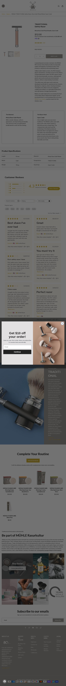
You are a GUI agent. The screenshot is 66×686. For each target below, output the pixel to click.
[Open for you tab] (5, 681)
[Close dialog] (62, 323)
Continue (17, 352)
